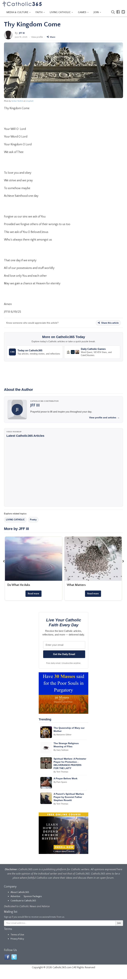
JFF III (22, 33)
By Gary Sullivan (61, 750)
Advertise (15, 896)
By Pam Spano (60, 782)
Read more (33, 593)
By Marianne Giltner (62, 735)
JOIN (96, 12)
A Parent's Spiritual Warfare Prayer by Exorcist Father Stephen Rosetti (69, 797)
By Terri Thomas (61, 772)
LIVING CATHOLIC (60, 12)
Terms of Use (17, 934)
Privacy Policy (17, 939)
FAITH (39, 12)
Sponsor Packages (33, 896)
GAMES (82, 12)
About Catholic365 (20, 892)
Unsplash (29, 101)
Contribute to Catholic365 (23, 900)
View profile (37, 37)
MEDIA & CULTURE (17, 12)
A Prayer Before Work (65, 778)
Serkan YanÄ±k (17, 101)
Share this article (110, 323)
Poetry (33, 519)
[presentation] (4, 561)
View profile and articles (104, 417)
